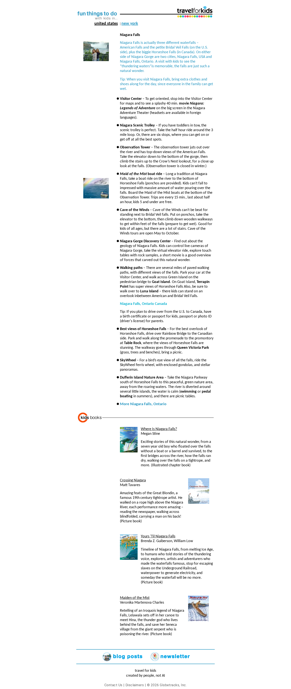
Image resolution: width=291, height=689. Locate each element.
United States (106, 24)
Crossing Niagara (133, 480)
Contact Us (113, 685)
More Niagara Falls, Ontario (143, 404)
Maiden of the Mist (135, 598)
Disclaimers (134, 685)
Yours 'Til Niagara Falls (158, 536)
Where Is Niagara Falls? (159, 429)
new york (129, 24)
